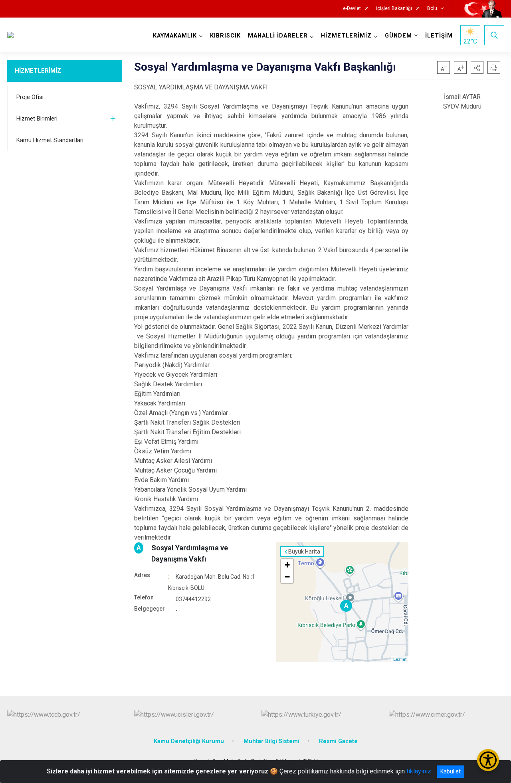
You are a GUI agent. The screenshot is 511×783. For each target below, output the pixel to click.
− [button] (287, 577)
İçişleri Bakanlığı (394, 8)
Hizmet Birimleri (36, 118)
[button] (477, 67)
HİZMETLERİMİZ (38, 70)
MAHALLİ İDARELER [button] (278, 35)
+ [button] (287, 565)
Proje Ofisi (30, 97)
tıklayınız (418, 771)
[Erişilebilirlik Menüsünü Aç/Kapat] (488, 760)
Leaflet (399, 659)
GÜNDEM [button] (398, 35)
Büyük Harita (304, 551)
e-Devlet (352, 8)
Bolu (432, 8)
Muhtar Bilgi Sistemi (271, 741)
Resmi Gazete (338, 741)
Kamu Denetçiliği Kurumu (189, 741)
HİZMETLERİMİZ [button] (346, 35)
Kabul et (450, 771)
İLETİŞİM (439, 35)
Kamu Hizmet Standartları (49, 140)
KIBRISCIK (225, 35)
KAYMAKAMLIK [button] (175, 35)
